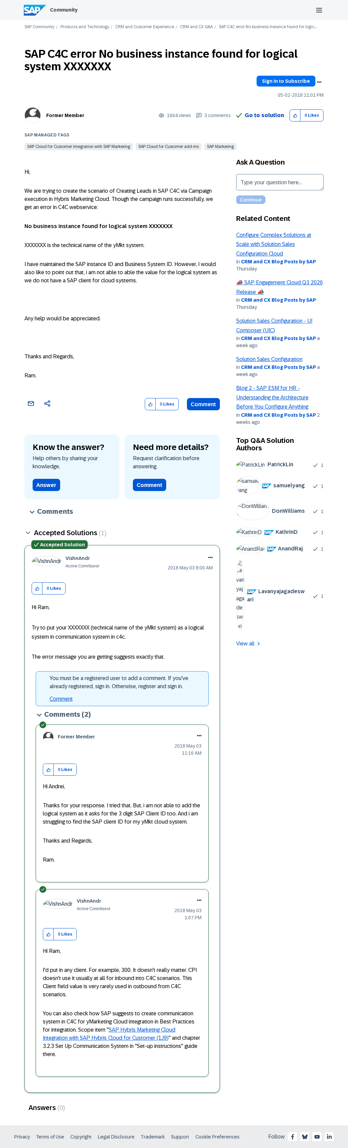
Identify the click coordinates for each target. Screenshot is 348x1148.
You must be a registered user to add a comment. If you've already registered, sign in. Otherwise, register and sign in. (119, 682)
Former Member (65, 115)
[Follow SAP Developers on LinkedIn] (329, 1137)
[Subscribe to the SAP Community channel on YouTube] (317, 1137)
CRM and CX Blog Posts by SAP (278, 261)
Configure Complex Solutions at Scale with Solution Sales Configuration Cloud (273, 244)
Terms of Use (50, 1137)
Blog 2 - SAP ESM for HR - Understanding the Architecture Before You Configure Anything (272, 397)
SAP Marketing (220, 146)
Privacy (22, 1137)
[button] (295, 115)
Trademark (153, 1137)
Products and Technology (84, 27)
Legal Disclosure (116, 1137)
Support (180, 1137)
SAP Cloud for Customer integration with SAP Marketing (78, 146)
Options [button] (319, 82)
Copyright (81, 1137)
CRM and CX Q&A (196, 27)
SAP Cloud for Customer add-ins (168, 146)
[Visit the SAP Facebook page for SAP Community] (292, 1137)
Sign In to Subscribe (286, 81)
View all (245, 643)
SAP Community (39, 27)
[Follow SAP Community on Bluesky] (305, 1137)
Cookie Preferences (217, 1137)
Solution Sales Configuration (269, 359)
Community (63, 10)
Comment (203, 404)
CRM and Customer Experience (144, 27)
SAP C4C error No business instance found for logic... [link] (267, 27)
